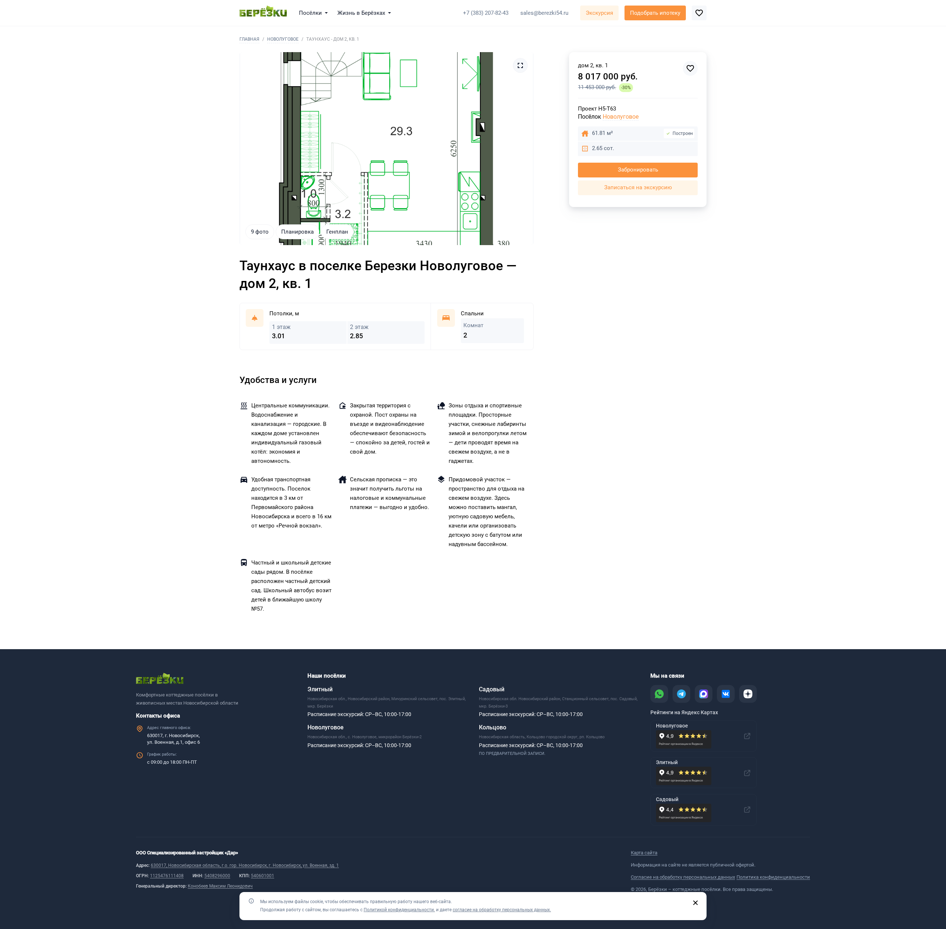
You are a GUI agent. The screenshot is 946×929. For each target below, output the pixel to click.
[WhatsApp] (659, 694)
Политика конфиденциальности (773, 877)
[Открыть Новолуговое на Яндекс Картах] (747, 736)
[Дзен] (748, 694)
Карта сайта (644, 852)
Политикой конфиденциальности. (399, 909)
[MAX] (703, 694)
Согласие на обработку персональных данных (683, 877)
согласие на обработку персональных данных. (502, 909)
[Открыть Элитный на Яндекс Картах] (747, 773)
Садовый (491, 689)
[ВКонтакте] (726, 694)
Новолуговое (283, 39)
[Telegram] (681, 694)
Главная (249, 39)
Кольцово (492, 727)
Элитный (320, 689)
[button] (315, 13)
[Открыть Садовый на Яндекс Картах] (747, 810)
